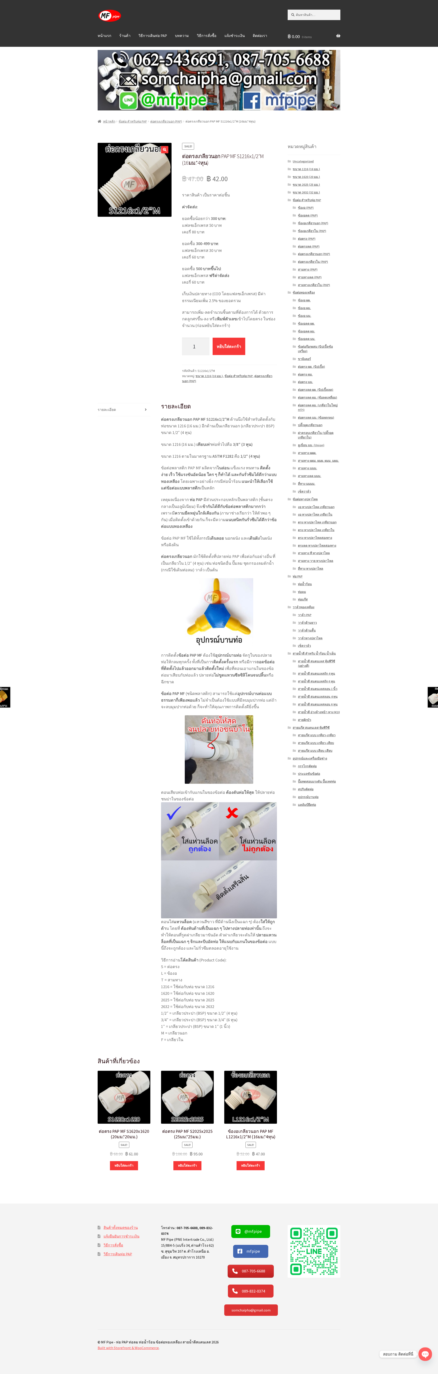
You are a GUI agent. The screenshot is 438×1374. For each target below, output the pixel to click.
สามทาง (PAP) (308, 269)
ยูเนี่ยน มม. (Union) (311, 445)
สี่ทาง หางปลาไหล (310, 569)
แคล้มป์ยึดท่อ (307, 805)
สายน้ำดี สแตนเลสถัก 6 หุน (316, 681)
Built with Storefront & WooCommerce (128, 1347)
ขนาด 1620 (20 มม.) (306, 177)
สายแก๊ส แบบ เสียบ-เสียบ (315, 751)
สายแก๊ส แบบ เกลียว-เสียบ (316, 743)
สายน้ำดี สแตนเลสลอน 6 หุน (318, 704)
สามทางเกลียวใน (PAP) (314, 285)
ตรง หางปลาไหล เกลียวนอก (317, 522)
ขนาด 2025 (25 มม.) (306, 185)
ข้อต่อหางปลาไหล (305, 499)
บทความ (182, 35)
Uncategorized (303, 161)
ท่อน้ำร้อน (305, 584)
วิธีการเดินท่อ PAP (152, 35)
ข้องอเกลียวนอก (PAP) (313, 223)
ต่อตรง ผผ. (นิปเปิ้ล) (311, 367)
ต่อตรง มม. (305, 382)
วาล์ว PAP (304, 615)
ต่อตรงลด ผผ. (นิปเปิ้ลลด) (315, 390)
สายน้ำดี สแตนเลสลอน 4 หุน (318, 697)
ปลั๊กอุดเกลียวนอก (310, 425)
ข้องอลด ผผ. (306, 323)
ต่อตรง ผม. (305, 374)
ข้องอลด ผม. (306, 331)
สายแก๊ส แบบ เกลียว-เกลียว (317, 735)
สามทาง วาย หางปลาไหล (315, 561)
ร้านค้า (124, 35)
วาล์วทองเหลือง (303, 607)
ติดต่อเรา (260, 35)
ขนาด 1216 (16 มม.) (209, 376)
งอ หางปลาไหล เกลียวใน (315, 514)
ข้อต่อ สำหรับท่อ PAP (133, 121)
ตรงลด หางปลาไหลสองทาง (317, 545)
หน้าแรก (104, 35)
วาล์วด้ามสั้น (307, 630)
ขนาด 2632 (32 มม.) (306, 192)
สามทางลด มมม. (309, 476)
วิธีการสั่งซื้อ (206, 35)
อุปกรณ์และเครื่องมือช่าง (310, 758)
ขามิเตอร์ (304, 359)
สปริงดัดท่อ (305, 789)
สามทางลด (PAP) (310, 277)
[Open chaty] (425, 1354)
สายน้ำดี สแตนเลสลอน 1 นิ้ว (317, 689)
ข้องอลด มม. (306, 339)
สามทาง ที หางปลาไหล (314, 553)
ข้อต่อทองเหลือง (304, 292)
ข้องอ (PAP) (306, 208)
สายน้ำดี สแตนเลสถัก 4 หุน (316, 673)
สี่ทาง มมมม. (306, 484)
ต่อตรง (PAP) (306, 239)
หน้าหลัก (109, 121)
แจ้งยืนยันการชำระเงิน (121, 1236)
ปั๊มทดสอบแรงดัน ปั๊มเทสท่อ (317, 781)
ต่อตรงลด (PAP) (309, 246)
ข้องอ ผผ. (304, 300)
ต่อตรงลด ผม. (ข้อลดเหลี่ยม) (317, 397)
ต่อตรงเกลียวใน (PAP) (313, 262)
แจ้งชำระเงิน (234, 35)
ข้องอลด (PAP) (308, 215)
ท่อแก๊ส (303, 599)
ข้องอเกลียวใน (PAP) (312, 231)
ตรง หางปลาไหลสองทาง (315, 538)
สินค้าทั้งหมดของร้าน (121, 1227)
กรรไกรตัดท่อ (307, 766)
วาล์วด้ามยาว (307, 623)
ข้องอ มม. (304, 316)
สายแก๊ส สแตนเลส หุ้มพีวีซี (311, 728)
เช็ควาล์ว (304, 491)
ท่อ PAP (297, 576)
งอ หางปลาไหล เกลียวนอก (316, 507)
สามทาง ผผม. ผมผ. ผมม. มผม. (318, 461)
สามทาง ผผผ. (307, 453)
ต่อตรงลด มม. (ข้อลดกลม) (316, 417)
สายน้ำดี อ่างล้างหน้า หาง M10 (319, 712)
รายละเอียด (107, 409)
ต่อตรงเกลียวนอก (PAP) (166, 121)
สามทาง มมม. (307, 468)
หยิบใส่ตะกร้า (229, 346)
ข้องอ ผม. (304, 308)
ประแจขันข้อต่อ (309, 774)
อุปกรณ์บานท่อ (308, 797)
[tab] (124, 410)
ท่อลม (302, 592)
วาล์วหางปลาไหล (310, 638)
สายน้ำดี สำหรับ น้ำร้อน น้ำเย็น (314, 653)
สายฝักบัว (304, 720)
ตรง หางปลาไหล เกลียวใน (316, 530)
